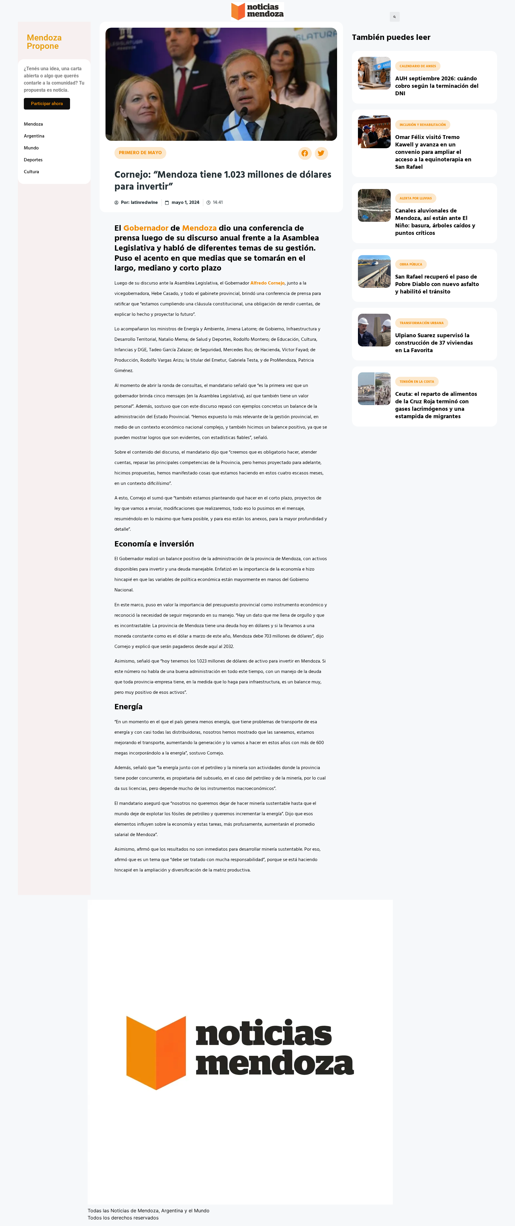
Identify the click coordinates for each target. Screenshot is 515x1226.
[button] (395, 17)
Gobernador (145, 228)
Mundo (31, 148)
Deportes (33, 160)
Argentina (34, 136)
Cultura (31, 172)
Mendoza (33, 124)
